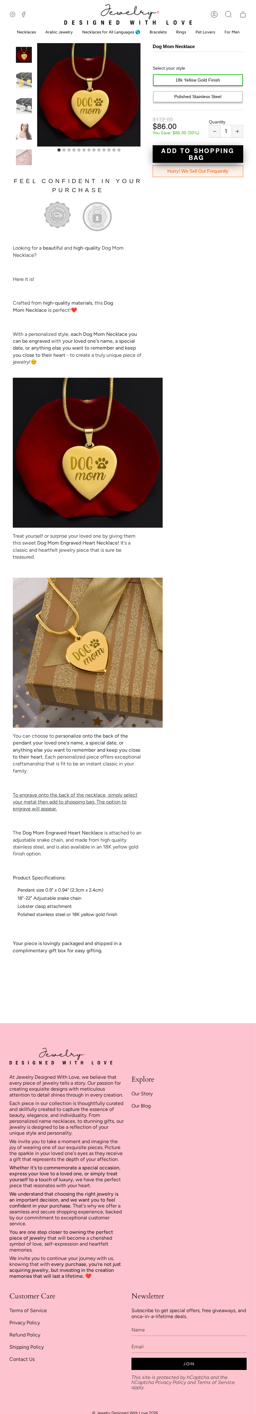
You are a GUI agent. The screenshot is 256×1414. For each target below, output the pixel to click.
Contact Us (22, 1359)
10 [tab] (103, 150)
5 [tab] (78, 150)
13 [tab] (118, 150)
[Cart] (243, 14)
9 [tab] (98, 150)
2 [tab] (64, 150)
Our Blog (141, 1106)
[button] (228, 14)
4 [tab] (73, 150)
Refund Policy (24, 1335)
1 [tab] (59, 150)
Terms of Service (28, 1310)
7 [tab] (88, 150)
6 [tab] (83, 150)
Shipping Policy (26, 1347)
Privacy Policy (24, 1323)
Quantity (217, 121)
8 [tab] (93, 150)
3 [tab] (68, 150)
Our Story (142, 1094)
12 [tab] (113, 150)
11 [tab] (108, 150)
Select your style (169, 68)
